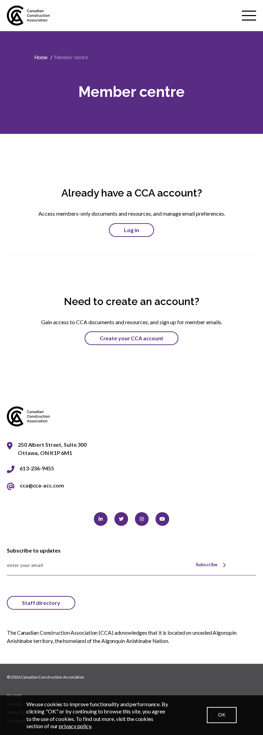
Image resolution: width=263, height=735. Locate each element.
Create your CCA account (132, 338)
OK (221, 715)
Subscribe (206, 564)
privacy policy (75, 726)
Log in (131, 230)
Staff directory (41, 602)
